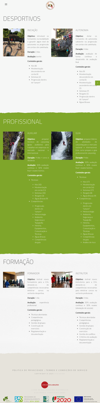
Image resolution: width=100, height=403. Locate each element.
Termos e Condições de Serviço (67, 370)
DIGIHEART (60, 373)
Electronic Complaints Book (50, 392)
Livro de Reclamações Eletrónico (50, 390)
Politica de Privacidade (28, 370)
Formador (33, 273)
